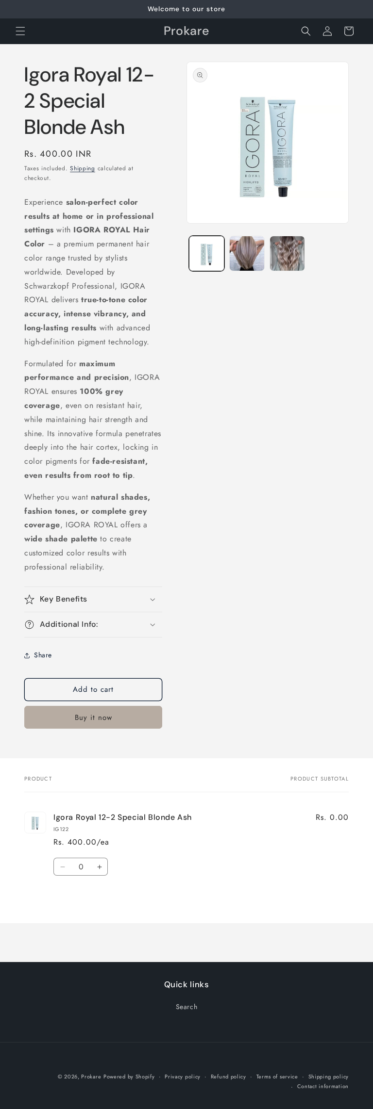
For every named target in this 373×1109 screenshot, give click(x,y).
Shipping (82, 168)
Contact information (323, 1086)
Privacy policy (183, 1076)
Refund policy (228, 1076)
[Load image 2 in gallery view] (247, 253)
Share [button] (43, 655)
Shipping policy (328, 1076)
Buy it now (93, 717)
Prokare (91, 1076)
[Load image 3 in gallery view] (287, 253)
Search (187, 1006)
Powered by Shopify (129, 1076)
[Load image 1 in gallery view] (206, 253)
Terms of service (277, 1076)
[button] (20, 31)
